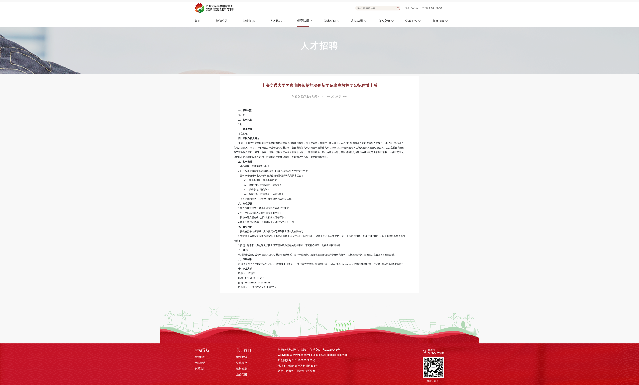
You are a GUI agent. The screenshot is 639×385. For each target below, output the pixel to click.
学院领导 (241, 362)
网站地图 (200, 357)
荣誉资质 (241, 368)
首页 (198, 21)
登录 (407, 8)
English (414, 8)
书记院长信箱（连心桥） (433, 8)
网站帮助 (200, 362)
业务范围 (241, 374)
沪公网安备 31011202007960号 (296, 360)
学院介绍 (241, 357)
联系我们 (200, 368)
